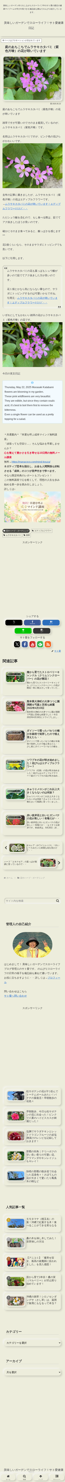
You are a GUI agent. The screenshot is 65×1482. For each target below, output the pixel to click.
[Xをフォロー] (17, 644)
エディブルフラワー (42, 531)
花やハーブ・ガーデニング (17, 531)
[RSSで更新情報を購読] (47, 644)
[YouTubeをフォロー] (32, 644)
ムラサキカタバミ (13, 535)
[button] (42, 631)
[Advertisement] (32, 577)
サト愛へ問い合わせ (15, 996)
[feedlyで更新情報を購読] (40, 644)
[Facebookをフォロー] (24, 644)
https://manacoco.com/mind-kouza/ (31, 461)
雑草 (28, 535)
